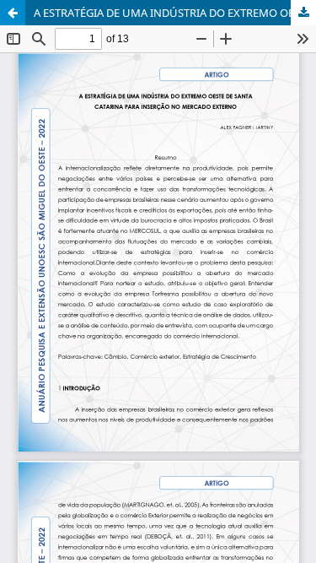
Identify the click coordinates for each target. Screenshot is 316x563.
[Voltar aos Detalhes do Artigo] (12, 12)
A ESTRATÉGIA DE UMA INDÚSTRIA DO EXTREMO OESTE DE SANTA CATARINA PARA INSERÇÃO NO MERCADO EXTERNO (175, 12)
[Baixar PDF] (303, 12)
